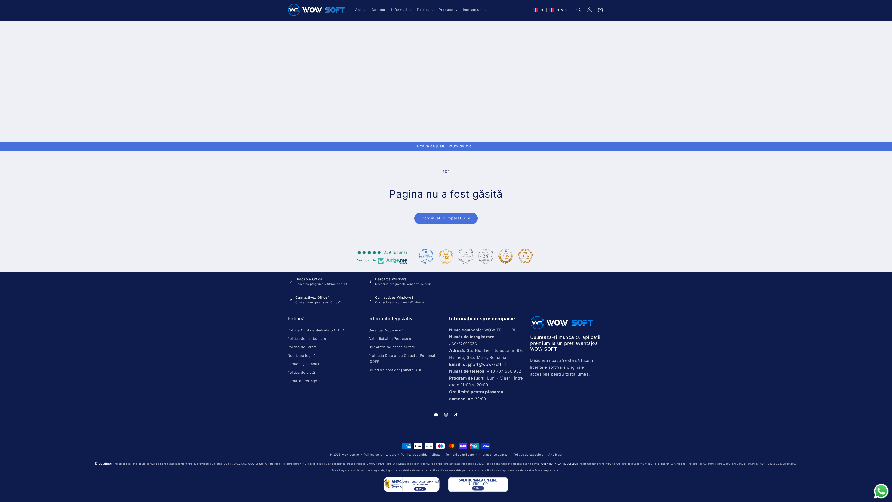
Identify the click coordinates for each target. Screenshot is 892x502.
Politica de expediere (528, 454)
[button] (401, 10)
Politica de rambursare (307, 339)
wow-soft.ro (350, 454)
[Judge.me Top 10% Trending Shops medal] (525, 256)
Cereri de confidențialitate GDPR (396, 370)
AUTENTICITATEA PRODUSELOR (559, 463)
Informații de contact (494, 454)
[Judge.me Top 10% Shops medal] (505, 256)
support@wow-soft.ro (485, 364)
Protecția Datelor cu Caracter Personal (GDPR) (401, 358)
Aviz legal (555, 454)
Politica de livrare (302, 347)
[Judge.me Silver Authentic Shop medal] (465, 256)
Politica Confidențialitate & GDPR (316, 330)
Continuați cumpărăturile (446, 218)
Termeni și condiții (303, 364)
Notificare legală (302, 355)
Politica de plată (301, 372)
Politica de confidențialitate (421, 454)
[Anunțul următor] (603, 146)
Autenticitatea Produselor (390, 339)
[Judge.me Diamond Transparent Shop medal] (426, 256)
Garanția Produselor (385, 330)
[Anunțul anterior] (289, 146)
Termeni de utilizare (460, 454)
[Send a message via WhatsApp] (881, 491)
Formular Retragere (304, 381)
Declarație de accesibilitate (391, 347)
